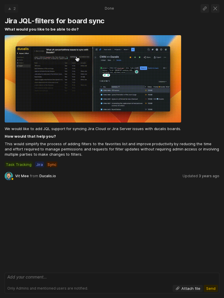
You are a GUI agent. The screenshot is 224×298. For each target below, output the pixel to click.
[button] (11, 8)
